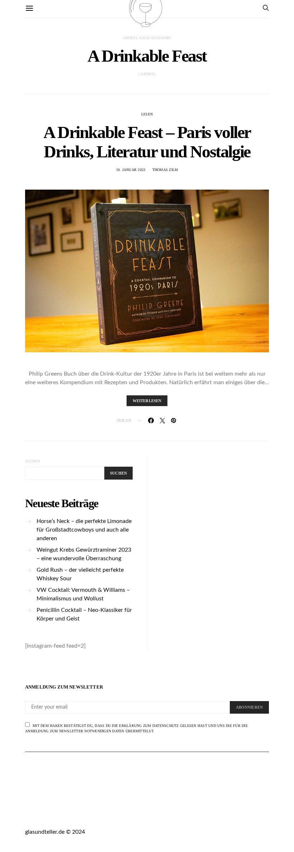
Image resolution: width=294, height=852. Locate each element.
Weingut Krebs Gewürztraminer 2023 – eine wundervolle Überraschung (84, 554)
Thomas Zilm (165, 170)
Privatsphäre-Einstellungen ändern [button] (86, 810)
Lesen (147, 114)
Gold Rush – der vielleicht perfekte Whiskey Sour (80, 574)
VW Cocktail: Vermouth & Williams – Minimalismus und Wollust (83, 594)
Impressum (75, 802)
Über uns (36, 802)
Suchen (32, 461)
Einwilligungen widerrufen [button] (75, 819)
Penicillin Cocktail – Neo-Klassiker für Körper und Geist (84, 614)
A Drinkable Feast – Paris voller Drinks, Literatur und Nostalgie (147, 142)
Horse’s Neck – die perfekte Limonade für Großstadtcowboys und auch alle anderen (84, 529)
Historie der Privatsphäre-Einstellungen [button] (205, 810)
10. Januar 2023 (131, 170)
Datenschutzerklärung (136, 802)
